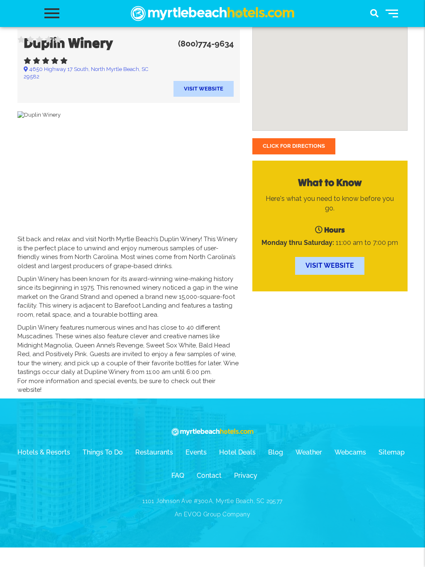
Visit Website (203, 89)
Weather (309, 452)
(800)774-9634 (206, 44)
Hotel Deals (237, 452)
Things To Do (103, 452)
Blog (275, 452)
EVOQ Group (202, 514)
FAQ (177, 475)
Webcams (350, 452)
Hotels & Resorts (43, 452)
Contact (209, 475)
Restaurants (154, 452)
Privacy (245, 475)
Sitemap (392, 452)
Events (196, 452)
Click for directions (294, 146)
